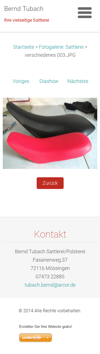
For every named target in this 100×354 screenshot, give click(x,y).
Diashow (49, 81)
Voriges (21, 81)
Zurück (50, 183)
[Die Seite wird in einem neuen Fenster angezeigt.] (50, 133)
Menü (84, 12)
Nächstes (78, 81)
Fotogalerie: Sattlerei (61, 47)
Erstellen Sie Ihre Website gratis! (45, 326)
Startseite (23, 47)
